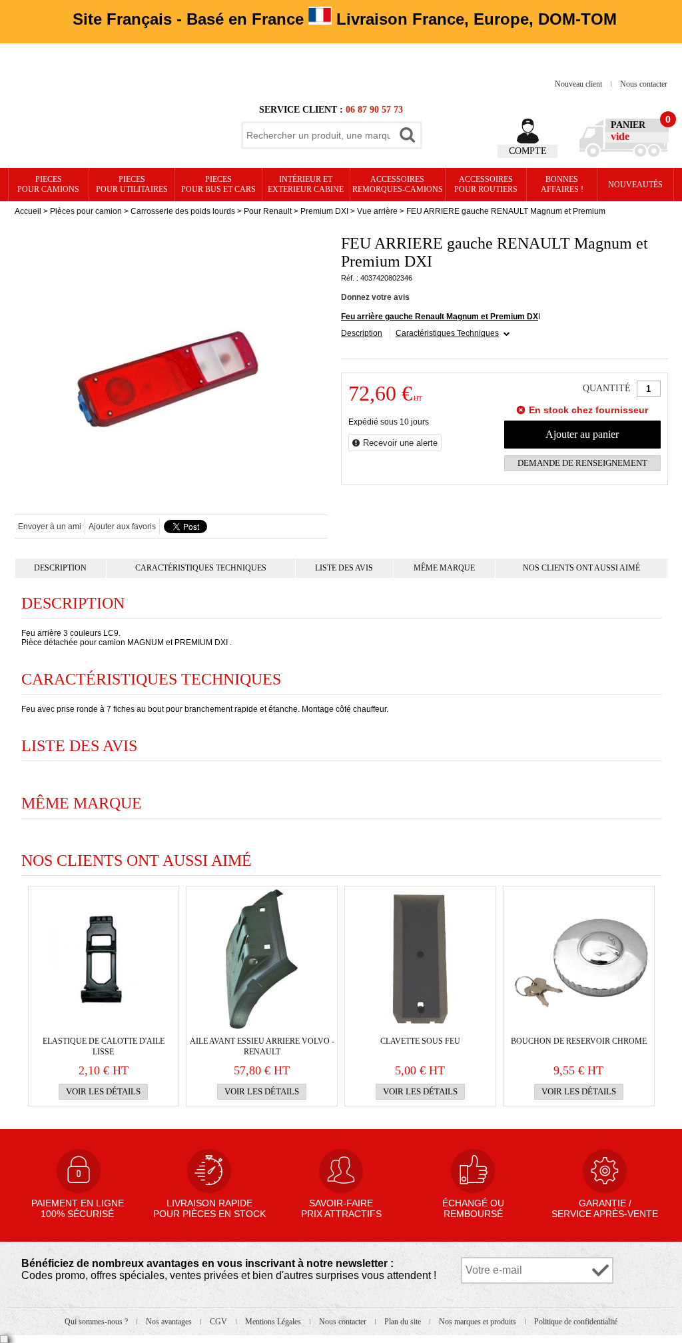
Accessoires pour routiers (485, 184)
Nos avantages (170, 1321)
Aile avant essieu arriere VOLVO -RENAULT (262, 1046)
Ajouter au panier (582, 434)
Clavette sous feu (420, 1041)
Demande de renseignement (582, 463)
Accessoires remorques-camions (397, 184)
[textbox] (318, 135)
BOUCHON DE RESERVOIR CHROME (579, 1041)
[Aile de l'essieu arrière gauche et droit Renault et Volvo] (262, 959)
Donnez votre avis (375, 297)
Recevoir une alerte (400, 443)
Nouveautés (635, 184)
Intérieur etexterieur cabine (306, 184)
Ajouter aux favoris (122, 526)
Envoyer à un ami (49, 526)
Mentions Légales (274, 1321)
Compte (528, 151)
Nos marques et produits (478, 1321)
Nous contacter (643, 84)
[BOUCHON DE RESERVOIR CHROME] (579, 959)
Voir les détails (103, 1091)
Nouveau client (579, 84)
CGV (219, 1321)
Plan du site (403, 1321)
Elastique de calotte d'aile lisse (104, 1046)
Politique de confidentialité (575, 1321)
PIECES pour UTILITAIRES (132, 184)
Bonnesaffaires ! (562, 184)
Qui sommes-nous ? (97, 1321)
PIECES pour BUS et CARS (218, 184)
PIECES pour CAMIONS (48, 184)
